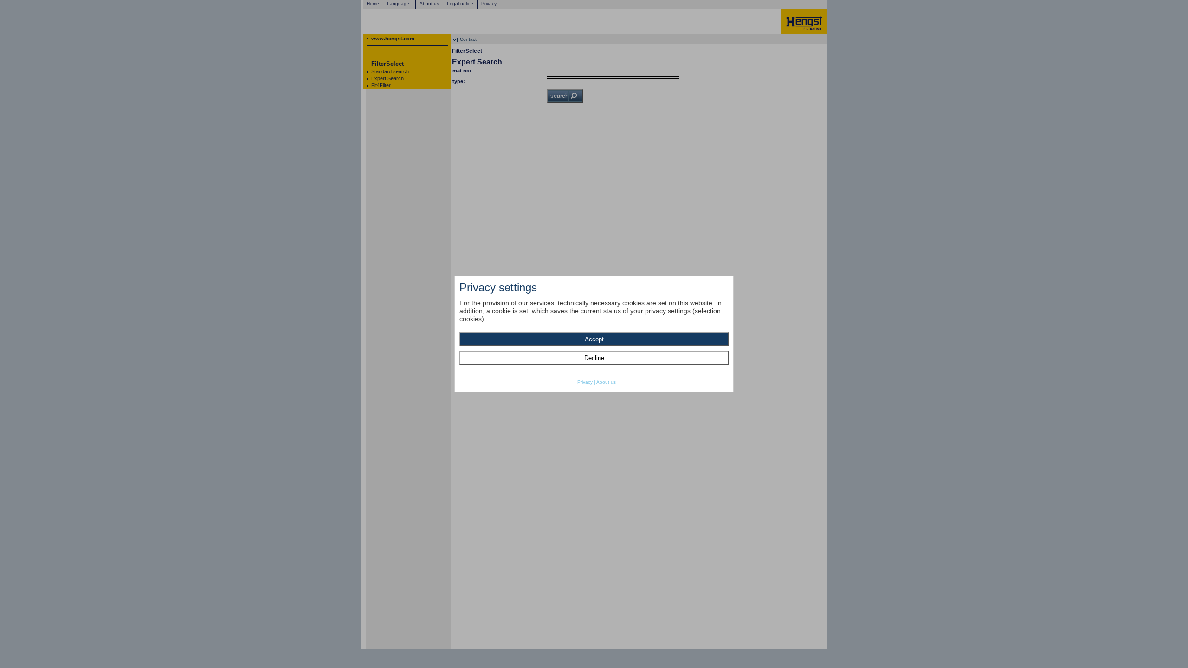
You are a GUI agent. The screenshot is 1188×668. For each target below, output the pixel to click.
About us (606, 382)
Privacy (585, 382)
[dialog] (594, 334)
